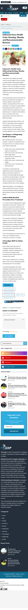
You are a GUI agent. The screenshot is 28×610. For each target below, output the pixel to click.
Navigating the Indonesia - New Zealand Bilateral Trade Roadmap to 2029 (17, 405)
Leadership (5, 536)
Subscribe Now (14, 431)
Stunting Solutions (9, 297)
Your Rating (6, 331)
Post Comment (8, 336)
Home (1, 13)
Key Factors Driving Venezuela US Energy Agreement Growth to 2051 (17, 386)
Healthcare (6, 32)
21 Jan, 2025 (7, 45)
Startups (4, 531)
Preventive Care (8, 295)
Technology (5, 534)
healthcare (8, 24)
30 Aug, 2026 (12, 380)
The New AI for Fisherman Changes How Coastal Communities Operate (17, 378)
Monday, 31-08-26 (6, 15)
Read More (7, 285)
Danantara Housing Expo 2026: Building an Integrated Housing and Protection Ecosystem (17, 395)
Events (4, 539)
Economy (15, 13)
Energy (10, 13)
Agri (6, 13)
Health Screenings (9, 289)
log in (8, 308)
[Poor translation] (5, 589)
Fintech (21, 13)
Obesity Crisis (19, 295)
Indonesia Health (8, 292)
